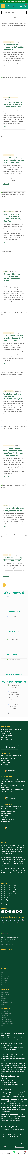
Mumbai (8, 1091)
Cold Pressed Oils (15, 1118)
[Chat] (14, 1152)
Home (12, 17)
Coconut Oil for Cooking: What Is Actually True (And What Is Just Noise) (13, 160)
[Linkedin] (20, 911)
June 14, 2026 (12, 505)
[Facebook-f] (9, 911)
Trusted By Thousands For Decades (14, 1100)
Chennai (5, 1065)
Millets (2, 1122)
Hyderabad (12, 1065)
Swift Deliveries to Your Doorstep (13, 1063)
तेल (10, 555)
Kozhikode (22, 1093)
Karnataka (6, 1082)
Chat (14, 1153)
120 (16, 585)
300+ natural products (14, 1058)
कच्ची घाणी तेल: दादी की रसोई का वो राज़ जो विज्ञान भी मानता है (13, 559)
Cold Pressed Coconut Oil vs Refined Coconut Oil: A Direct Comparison (13, 338)
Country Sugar (12, 1120)
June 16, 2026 (18, 445)
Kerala (11, 1082)
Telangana (9, 1084)
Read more (6, 69)
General (5, 271)
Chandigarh (6, 1093)
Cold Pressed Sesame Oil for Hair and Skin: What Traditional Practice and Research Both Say (13, 451)
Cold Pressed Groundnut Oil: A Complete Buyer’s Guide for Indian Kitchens (13, 104)
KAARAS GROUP (13, 1143)
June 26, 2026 (6, 99)
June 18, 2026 (18, 391)
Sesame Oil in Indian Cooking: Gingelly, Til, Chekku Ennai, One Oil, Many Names (12, 217)
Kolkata (16, 1091)
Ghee (3, 1120)
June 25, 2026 (18, 211)
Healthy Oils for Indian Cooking (10, 97)
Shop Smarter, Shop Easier (11, 1127)
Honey (6, 1120)
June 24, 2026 (12, 271)
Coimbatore (12, 1094)
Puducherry (6, 1094)
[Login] (8, 1152)
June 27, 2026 (18, 42)
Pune (12, 1091)
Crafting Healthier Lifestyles (12, 1114)
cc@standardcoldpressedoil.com (10, 937)
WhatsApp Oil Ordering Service (10, 1134)
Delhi (4, 1091)
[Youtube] (6, 911)
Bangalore (19, 1067)
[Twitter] (17, 911)
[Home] (3, 1152)
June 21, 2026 (18, 333)
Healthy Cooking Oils (8, 42)
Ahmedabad (21, 1091)
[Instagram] (13, 911)
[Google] (2, 911)
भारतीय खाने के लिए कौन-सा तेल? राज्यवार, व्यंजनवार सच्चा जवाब (13, 509)
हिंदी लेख (5, 505)
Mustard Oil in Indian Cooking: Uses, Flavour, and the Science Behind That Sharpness (12, 277)
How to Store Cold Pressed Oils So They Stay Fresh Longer (13, 47)
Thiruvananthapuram (14, 1093)
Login (8, 1153)
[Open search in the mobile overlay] (14, 12)
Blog (16, 17)
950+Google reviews (16, 1054)
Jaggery (18, 1120)
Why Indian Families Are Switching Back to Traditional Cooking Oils (12, 396)
